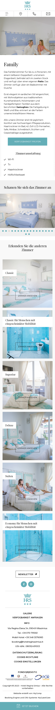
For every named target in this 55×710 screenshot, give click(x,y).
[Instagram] (31, 584)
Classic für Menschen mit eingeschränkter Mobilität (20, 321)
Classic (9, 273)
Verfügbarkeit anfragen (27, 617)
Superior (10, 374)
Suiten (9, 476)
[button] (3, 231)
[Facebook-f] (24, 584)
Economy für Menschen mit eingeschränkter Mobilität (21, 525)
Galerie (27, 613)
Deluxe (9, 425)
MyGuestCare (44, 698)
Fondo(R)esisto (27, 672)
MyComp (37, 693)
